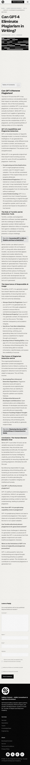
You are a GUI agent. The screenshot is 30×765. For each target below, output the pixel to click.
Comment (4, 613)
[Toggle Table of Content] (17, 85)
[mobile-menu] (27, 2)
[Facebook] (8, 754)
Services (4, 717)
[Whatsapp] (22, 754)
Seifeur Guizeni (6, 35)
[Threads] (17, 754)
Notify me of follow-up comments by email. (13, 667)
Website (3, 651)
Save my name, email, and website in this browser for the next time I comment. (13, 660)
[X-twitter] (13, 754)
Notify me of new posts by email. (10, 671)
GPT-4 (13, 35)
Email (3, 643)
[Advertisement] (15, 67)
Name (3, 634)
